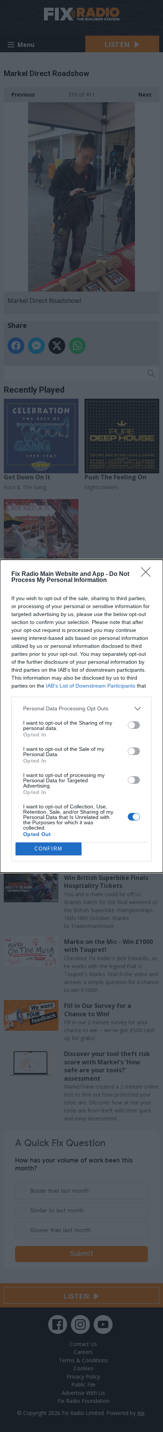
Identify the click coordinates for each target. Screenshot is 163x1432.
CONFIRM (48, 849)
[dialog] (81, 716)
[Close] (148, 574)
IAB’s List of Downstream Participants (90, 686)
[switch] (134, 725)
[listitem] (81, 709)
